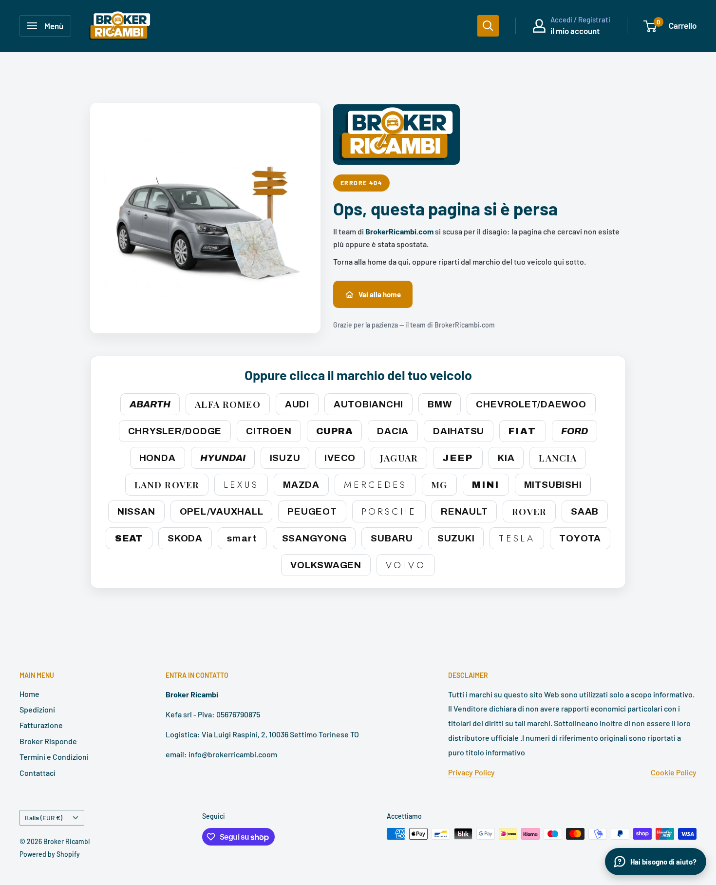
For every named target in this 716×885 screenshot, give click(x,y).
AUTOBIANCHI (368, 404)
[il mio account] (539, 26)
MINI (486, 485)
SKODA (185, 538)
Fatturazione (41, 725)
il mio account (575, 31)
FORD (574, 431)
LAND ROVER (166, 484)
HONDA (157, 458)
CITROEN (268, 431)
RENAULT (464, 511)
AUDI (297, 404)
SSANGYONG (314, 538)
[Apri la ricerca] (488, 26)
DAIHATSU (458, 431)
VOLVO (406, 565)
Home (29, 693)
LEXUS (241, 484)
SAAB (585, 511)
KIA (506, 458)
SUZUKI (456, 538)
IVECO (340, 458)
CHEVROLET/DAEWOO (531, 404)
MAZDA (301, 485)
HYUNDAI (222, 458)
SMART (242, 538)
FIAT (523, 431)
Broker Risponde (48, 741)
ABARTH (150, 404)
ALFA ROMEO (227, 404)
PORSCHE (388, 511)
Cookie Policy (674, 772)
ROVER (529, 511)
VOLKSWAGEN (325, 565)
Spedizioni (37, 709)
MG (439, 484)
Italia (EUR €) (43, 817)
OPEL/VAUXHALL (222, 511)
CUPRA (334, 431)
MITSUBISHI (553, 485)
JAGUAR (399, 457)
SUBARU (392, 538)
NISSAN (136, 511)
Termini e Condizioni (54, 756)
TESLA (517, 538)
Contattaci (37, 772)
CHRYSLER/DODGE (175, 431)
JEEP (457, 458)
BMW (440, 404)
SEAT (129, 538)
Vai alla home (379, 294)
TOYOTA (580, 538)
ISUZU (285, 458)
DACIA (393, 431)
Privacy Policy (471, 772)
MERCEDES (375, 484)
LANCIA (558, 457)
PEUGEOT (312, 511)
